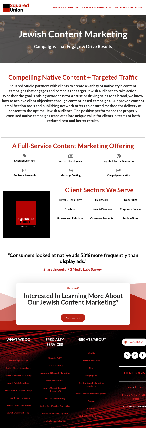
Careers (87, 7)
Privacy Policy (129, 395)
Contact (91, 408)
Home (129, 387)
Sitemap (139, 387)
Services (58, 7)
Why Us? (73, 7)
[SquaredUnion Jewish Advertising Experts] (16, 7)
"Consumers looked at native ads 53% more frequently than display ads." (73, 258)
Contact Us (135, 7)
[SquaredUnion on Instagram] (134, 355)
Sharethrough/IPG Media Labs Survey (72, 269)
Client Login (119, 7)
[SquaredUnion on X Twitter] (127, 355)
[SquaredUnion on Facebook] (142, 355)
